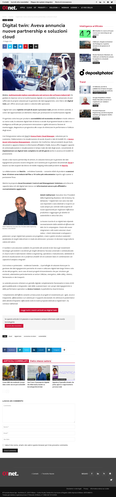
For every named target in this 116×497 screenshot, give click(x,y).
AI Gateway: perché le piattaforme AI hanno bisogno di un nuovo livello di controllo (103, 89)
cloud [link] (27, 136)
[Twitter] (112, 2)
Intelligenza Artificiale (59, 379)
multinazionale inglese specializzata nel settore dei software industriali (39, 95)
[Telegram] (108, 2)
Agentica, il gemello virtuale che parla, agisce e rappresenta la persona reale (63, 384)
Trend (83, 82)
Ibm (94, 37)
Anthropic (96, 50)
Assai (70, 162)
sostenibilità (42, 336)
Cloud (29, 8)
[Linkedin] (100, 2)
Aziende (74, 8)
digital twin (17, 336)
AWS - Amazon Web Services (11, 379)
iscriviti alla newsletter (14, 326)
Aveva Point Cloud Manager (42, 136)
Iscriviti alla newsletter (20, 2)
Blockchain (31, 379)
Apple (22, 8)
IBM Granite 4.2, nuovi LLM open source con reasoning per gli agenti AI (103, 33)
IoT (35, 8)
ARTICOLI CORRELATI (16, 361)
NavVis (65, 165)
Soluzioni (53, 8)
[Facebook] (96, 2)
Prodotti (42, 8)
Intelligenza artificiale (91, 26)
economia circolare (30, 336)
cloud (10, 336)
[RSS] (104, 2)
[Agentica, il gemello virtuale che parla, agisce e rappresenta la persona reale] (63, 372)
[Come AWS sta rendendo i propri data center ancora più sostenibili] (13, 372)
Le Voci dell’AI (87, 8)
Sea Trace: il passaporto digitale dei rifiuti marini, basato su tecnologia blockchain (38, 384)
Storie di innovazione (63, 2)
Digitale (11, 17)
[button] (111, 8)
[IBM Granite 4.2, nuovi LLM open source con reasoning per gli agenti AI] (85, 34)
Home (4, 17)
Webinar (65, 8)
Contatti (5, 2)
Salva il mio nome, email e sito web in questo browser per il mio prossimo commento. (36, 445)
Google (95, 105)
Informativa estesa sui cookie (99, 489)
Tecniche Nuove (48, 474)
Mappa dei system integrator (42, 2)
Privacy (86, 489)
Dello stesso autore (40, 361)
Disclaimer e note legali (73, 489)
